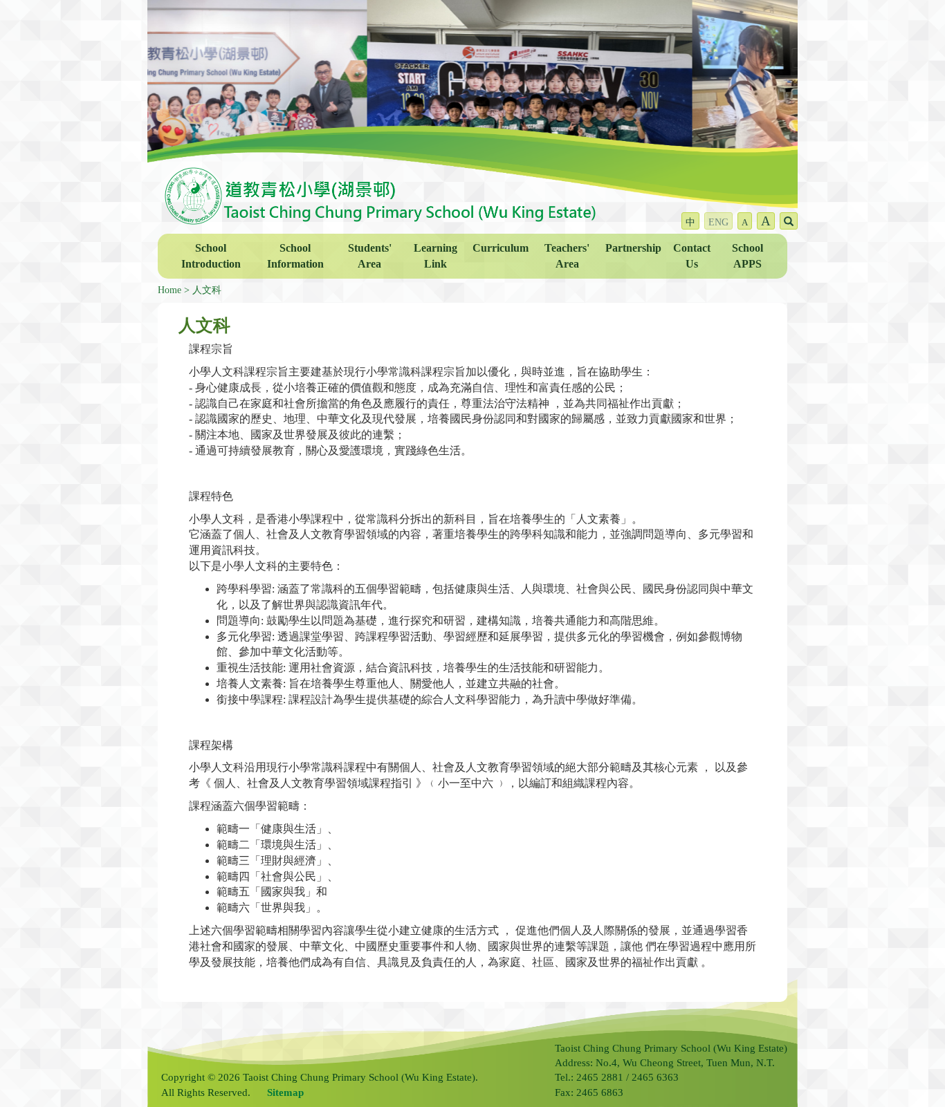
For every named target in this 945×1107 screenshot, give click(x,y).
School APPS (747, 256)
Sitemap (285, 1092)
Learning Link (435, 256)
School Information (295, 256)
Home (169, 290)
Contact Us (691, 256)
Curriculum (500, 248)
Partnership (633, 248)
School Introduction (211, 256)
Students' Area (370, 256)
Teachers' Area (566, 256)
